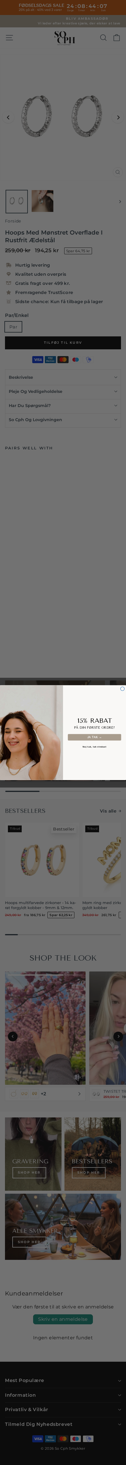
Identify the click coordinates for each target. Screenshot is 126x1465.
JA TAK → (94, 736)
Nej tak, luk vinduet (95, 747)
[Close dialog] (122, 688)
